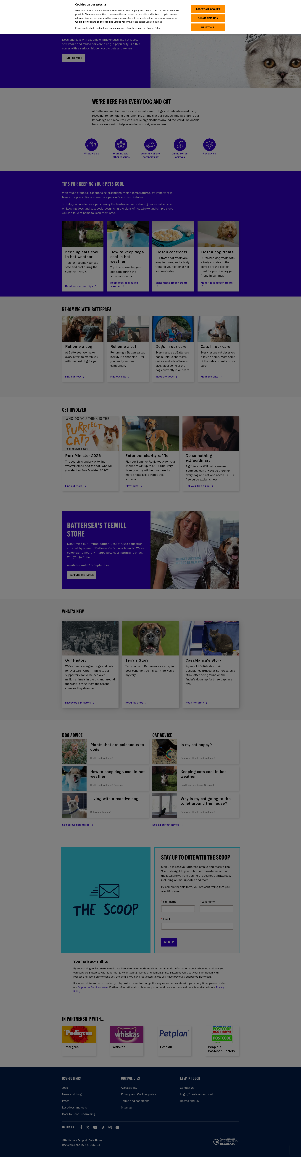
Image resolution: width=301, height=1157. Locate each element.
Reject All (207, 27)
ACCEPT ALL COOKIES (208, 9)
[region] (150, 17)
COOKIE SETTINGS (208, 18)
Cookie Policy (154, 28)
